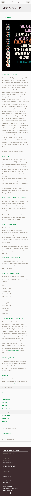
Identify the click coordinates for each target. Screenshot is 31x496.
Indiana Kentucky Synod (8, 480)
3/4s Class (4, 405)
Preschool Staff (6, 396)
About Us (4, 392)
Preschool (4, 421)
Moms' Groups (6, 412)
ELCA (4, 479)
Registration (5, 418)
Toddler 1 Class (6, 399)
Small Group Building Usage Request (10, 488)
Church (9, 468)
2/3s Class (4, 402)
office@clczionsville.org (7, 462)
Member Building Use (7, 490)
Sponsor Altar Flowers (7, 486)
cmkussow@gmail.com (13, 350)
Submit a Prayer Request (8, 484)
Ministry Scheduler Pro (7, 482)
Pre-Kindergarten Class (8, 408)
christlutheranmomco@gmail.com (11, 383)
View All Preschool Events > (7, 433)
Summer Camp (6, 415)
